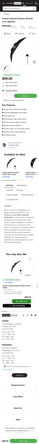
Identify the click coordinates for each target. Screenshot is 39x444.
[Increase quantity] (11, 96)
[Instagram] (27, 315)
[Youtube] (35, 315)
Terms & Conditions (10, 428)
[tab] (9, 185)
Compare (21, 34)
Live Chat (13, 148)
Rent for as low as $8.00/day (15, 100)
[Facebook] (31, 315)
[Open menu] (3, 3)
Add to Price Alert (11, 82)
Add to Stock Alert (11, 86)
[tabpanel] (19, 222)
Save (33, 34)
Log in (31, 3)
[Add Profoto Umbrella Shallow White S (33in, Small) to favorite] (30, 259)
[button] (36, 3)
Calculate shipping (12, 90)
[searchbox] (19, 8)
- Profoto (6, 14)
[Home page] (13, 3)
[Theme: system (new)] (23, 3)
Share (9, 34)
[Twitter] (23, 315)
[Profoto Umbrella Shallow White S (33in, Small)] (16, 267)
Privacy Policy (21, 428)
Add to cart (25, 96)
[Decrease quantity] (3, 96)
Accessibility (30, 428)
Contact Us (19, 375)
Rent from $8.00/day (18, 306)
